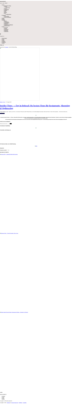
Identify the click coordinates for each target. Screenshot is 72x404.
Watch (3, 40)
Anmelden (24, 402)
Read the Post (2, 113)
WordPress (20, 402)
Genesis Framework (14, 402)
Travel (3, 39)
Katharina (8, 402)
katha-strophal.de (3, 1)
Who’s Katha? (4, 38)
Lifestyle (3, 41)
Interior (3, 399)
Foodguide (4, 42)
